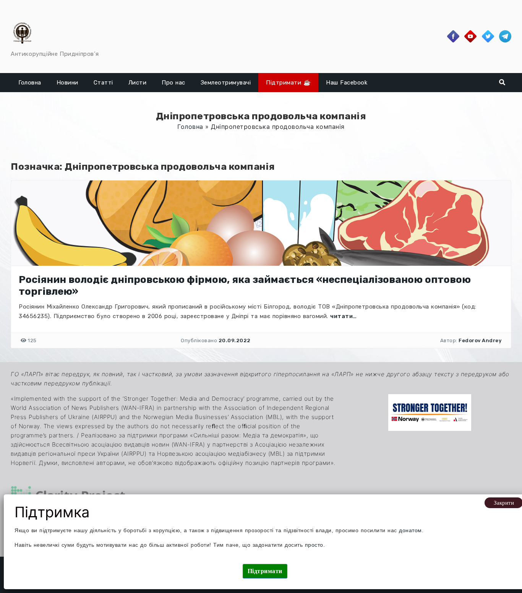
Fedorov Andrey (480, 340)
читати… (343, 316)
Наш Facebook (346, 82)
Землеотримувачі (226, 82)
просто (314, 545)
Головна (29, 82)
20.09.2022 (235, 340)
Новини (67, 82)
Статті (103, 82)
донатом (410, 530)
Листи (137, 82)
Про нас (173, 82)
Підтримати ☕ (288, 82)
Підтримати (265, 571)
